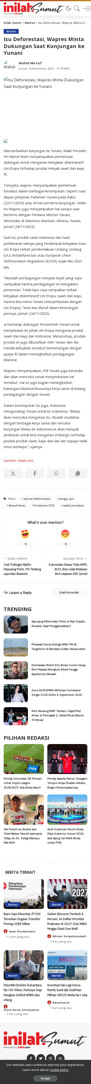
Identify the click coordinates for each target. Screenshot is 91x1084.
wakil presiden (73, 505)
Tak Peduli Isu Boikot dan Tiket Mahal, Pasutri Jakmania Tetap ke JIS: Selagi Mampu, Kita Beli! (23, 836)
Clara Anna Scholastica (21, 1009)
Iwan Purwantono (22, 931)
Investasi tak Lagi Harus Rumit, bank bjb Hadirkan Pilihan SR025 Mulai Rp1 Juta (67, 990)
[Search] (76, 8)
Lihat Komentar (69, 592)
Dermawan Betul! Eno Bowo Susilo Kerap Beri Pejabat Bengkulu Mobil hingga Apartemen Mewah (59, 669)
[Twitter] (40, 1058)
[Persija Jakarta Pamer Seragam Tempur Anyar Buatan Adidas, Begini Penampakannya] (67, 759)
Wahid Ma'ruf (30, 63)
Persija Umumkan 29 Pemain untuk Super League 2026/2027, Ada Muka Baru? (23, 783)
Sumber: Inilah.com (19, 460)
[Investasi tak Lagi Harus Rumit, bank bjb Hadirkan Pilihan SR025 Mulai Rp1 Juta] (67, 965)
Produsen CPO (44, 505)
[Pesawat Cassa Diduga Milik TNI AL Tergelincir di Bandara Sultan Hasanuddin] (16, 647)
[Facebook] (34, 473)
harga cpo (66, 498)
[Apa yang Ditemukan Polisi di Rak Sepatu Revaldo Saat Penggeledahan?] (16, 624)
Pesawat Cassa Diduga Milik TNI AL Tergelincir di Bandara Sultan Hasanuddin (58, 646)
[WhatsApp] (56, 473)
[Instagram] (50, 1058)
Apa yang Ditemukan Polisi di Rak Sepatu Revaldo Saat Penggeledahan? (58, 623)
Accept (45, 1078)
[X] (13, 473)
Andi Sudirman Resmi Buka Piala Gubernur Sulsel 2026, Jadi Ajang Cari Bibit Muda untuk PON (65, 836)
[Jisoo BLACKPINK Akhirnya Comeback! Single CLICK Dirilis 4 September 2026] (16, 693)
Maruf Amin (17, 505)
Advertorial (61, 1002)
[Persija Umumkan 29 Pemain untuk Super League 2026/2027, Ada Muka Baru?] (24, 759)
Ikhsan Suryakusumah (69, 936)
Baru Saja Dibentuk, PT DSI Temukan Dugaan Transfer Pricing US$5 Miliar (22, 918)
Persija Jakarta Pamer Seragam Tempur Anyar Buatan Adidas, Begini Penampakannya (67, 783)
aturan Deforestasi (37, 498)
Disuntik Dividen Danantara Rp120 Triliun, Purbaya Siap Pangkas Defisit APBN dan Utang (23, 992)
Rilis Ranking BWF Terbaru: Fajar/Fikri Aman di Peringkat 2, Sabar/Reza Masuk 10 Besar (58, 715)
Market (11, 31)
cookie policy (59, 1070)
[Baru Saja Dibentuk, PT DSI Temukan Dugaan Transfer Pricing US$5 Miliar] (24, 894)
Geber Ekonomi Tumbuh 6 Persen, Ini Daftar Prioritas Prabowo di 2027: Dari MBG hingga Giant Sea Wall (67, 921)
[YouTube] (60, 1058)
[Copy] (77, 473)
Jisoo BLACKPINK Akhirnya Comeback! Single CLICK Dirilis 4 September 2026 (57, 692)
